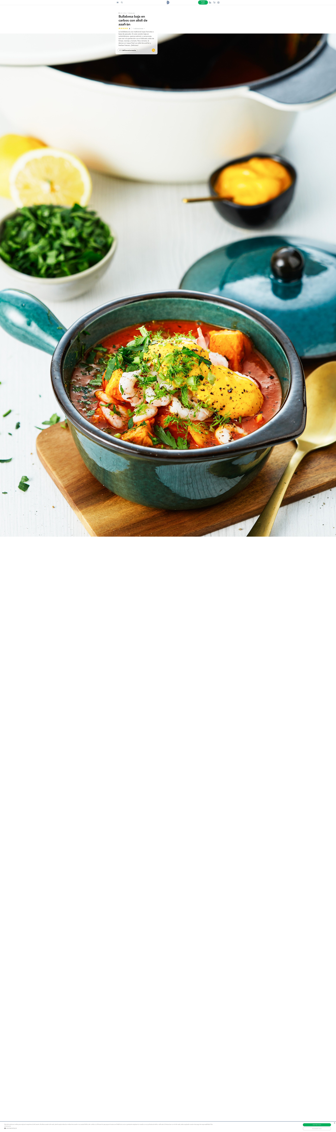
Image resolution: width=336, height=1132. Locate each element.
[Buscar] (122, 2)
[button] (110, 1128)
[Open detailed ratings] (144, 28)
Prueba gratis (203, 2)
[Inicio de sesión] (218, 2)
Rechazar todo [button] (317, 1128)
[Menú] (117, 2)
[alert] (168, 1126)
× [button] (334, 1123)
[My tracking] (210, 2)
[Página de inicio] (168, 2)
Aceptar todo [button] (317, 1124)
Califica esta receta (129, 50)
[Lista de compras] (214, 2)
